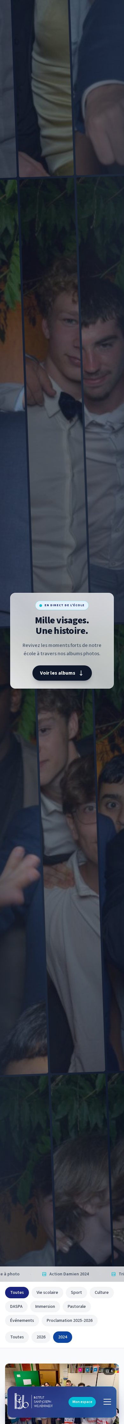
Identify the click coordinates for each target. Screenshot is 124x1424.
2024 (62, 1337)
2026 (41, 1337)
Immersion (45, 1306)
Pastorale (77, 1306)
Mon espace (82, 1402)
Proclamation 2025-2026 (70, 1320)
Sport (76, 1292)
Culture (102, 1292)
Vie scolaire (47, 1292)
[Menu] (107, 1402)
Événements (22, 1320)
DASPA (16, 1306)
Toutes (17, 1292)
